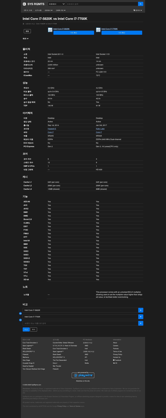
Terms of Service (75, 406)
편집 (27, 31)
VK (116, 363)
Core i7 (51, 132)
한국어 (137, 10)
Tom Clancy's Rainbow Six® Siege (34, 369)
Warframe (26, 357)
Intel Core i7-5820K (61, 29)
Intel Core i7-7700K (110, 29)
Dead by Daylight (28, 366)
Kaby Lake (100, 128)
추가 (33, 329)
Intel (86, 348)
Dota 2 (55, 363)
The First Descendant (60, 360)
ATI (86, 357)
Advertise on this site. (83, 381)
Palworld (25, 354)
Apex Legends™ (28, 345)
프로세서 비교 (30, 24)
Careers (115, 345)
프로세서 (48, 10)
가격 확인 (73, 33)
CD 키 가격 (28, 10)
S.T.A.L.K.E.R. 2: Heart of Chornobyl (65, 345)
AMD (86, 345)
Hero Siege (26, 360)
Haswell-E (52, 128)
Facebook (117, 360)
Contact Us (116, 357)
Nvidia (87, 363)
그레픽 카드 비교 (88, 351)
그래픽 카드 (60, 10)
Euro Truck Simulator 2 (30, 343)
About (115, 343)
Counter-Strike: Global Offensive (63, 343)
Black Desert (27, 348)
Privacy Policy (117, 354)
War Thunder (57, 366)
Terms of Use (117, 351)
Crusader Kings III (28, 363)
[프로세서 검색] (140, 4)
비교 (26, 329)
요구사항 (38, 10)
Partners (116, 348)
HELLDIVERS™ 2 (29, 351)
